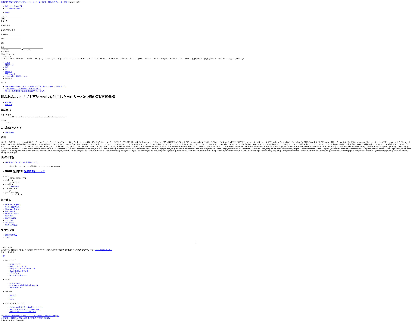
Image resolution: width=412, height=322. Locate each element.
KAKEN (147, 59)
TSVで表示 (9, 220)
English (7, 12)
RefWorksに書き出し (13, 205)
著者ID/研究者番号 (8, 30)
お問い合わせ (14, 273)
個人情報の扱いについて (18, 271)
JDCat (81, 59)
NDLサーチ (39, 59)
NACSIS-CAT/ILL (126, 59)
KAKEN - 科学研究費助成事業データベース (26, 307)
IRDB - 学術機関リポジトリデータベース (25, 309)
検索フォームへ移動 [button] (59, 2)
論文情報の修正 (11, 235)
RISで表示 (9, 216)
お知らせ (12, 295)
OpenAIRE (221, 59)
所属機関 (4, 34)
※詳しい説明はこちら (103, 250)
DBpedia (138, 59)
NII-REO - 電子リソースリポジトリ (22, 312)
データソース (6, 56)
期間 (2, 47)
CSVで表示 (9, 223)
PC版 (3, 256)
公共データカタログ (236, 59)
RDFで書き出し (11, 211)
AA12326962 (14, 186)
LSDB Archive (183, 59)
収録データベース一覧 (18, 266)
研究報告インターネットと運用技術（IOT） (22, 162)
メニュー (71, 2)
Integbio (164, 59)
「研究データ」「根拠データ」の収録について (23, 89)
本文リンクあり (9, 54)
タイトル (4, 21)
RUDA (74, 59)
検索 (77, 2)
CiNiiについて (14, 264)
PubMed (172, 59)
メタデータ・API (16, 287)
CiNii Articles (100, 59)
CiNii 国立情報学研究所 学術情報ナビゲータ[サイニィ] (22, 2)
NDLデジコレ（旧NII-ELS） (57, 59)
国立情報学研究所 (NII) (18, 275)
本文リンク (5, 52)
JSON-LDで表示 (11, 225)
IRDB (12, 59)
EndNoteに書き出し (12, 207)
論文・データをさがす (13, 6)
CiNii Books (112, 59)
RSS (11, 298)
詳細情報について (34, 171)
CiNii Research (14, 283)
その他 (7, 237)
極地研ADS (196, 59)
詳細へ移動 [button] (47, 2)
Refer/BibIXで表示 (12, 214)
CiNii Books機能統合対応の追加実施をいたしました (25, 91)
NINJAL (89, 59)
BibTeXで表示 (10, 218)
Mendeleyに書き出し (12, 209)
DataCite (29, 59)
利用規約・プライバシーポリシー (22, 269)
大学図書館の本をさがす (14, 8)
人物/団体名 (5, 25)
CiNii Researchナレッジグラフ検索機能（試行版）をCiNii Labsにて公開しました (35, 86)
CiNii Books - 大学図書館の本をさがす (23, 285)
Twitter (11, 299)
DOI (2, 43)
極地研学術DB (209, 59)
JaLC (5, 59)
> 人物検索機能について (18, 76)
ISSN (3, 39)
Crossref (20, 59)
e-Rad (156, 59)
